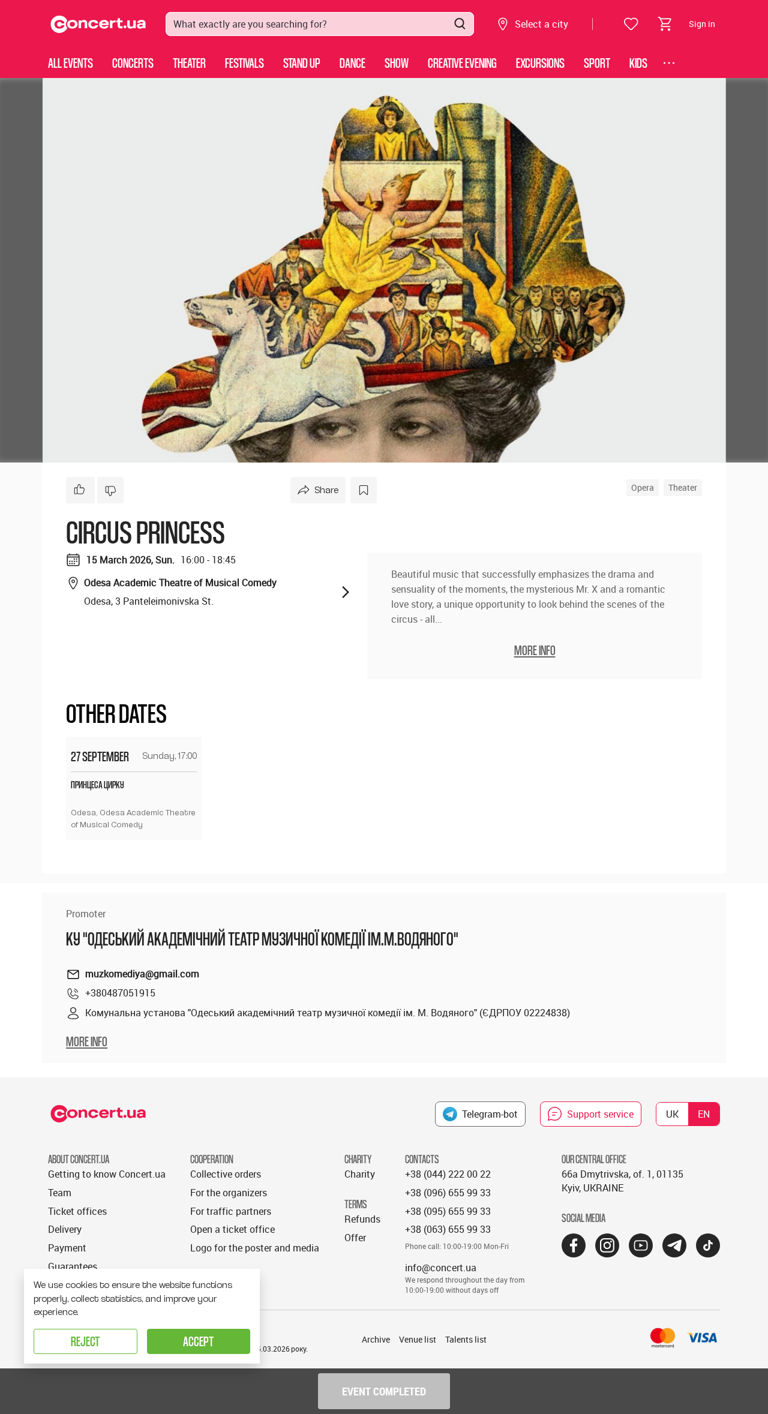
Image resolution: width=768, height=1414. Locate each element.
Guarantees (72, 1266)
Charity (359, 1174)
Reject (85, 1341)
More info (86, 1041)
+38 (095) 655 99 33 (448, 1211)
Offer (355, 1237)
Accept (198, 1341)
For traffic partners (230, 1211)
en (704, 1114)
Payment (67, 1247)
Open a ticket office (232, 1229)
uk (672, 1114)
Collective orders (225, 1174)
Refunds (362, 1219)
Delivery (65, 1229)
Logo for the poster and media (254, 1247)
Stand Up (301, 62)
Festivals (244, 62)
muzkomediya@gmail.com (142, 973)
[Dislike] (110, 490)
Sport (597, 62)
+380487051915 (120, 992)
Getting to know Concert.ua (107, 1174)
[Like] (80, 490)
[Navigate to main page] (98, 24)
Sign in (702, 23)
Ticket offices (77, 1211)
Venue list (417, 1339)
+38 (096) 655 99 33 (448, 1192)
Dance (352, 62)
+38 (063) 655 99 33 (448, 1229)
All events (70, 62)
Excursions (540, 62)
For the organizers (228, 1192)
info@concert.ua (440, 1267)
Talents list (466, 1339)
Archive (376, 1339)
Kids (638, 62)
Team (59, 1192)
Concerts (133, 62)
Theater (189, 62)
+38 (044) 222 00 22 (448, 1174)
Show (397, 62)
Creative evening (462, 62)
